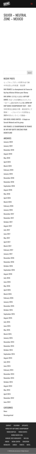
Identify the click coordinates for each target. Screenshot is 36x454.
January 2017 (8, 254)
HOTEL (28, 445)
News (5, 411)
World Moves (23, 432)
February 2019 (8, 170)
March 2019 (8, 166)
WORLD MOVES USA (17, 435)
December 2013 (9, 374)
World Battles (11, 432)
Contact (8, 425)
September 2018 (9, 186)
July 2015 (7, 322)
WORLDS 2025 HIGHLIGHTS (13, 438)
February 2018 (8, 206)
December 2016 (9, 258)
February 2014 (8, 370)
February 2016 (8, 298)
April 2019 (7, 162)
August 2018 (8, 190)
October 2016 (8, 266)
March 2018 (8, 202)
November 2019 (9, 150)
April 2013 (7, 394)
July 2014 (7, 362)
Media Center (16, 441)
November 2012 (9, 398)
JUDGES (15, 445)
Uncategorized (8, 415)
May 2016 (7, 286)
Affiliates (25, 425)
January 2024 (8, 142)
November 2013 (9, 378)
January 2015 (8, 338)
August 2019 (8, 154)
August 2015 (8, 318)
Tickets (21, 445)
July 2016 (7, 278)
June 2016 (7, 282)
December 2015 (9, 306)
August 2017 (8, 226)
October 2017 (8, 222)
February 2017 (8, 250)
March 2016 (8, 294)
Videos (7, 441)
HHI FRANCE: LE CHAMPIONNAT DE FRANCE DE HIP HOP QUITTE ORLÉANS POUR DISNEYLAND (18, 129)
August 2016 (8, 274)
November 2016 (9, 262)
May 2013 (7, 390)
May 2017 (7, 238)
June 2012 (7, 402)
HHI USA (26, 438)
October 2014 (8, 350)
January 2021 (8, 146)
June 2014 (7, 366)
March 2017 (7, 246)
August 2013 (8, 386)
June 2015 (7, 326)
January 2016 (8, 302)
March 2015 (8, 334)
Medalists (7, 445)
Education (26, 441)
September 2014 (9, 354)
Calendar (16, 425)
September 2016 (9, 270)
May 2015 (7, 330)
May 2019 (7, 158)
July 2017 (7, 230)
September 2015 (9, 314)
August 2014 (8, 358)
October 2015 (8, 310)
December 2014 (9, 342)
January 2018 (8, 210)
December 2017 (9, 214)
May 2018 (7, 194)
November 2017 (9, 218)
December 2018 (9, 178)
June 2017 (7, 234)
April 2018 (7, 198)
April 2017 (7, 242)
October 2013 (8, 382)
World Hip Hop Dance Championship (16, 428)
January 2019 (8, 174)
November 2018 (9, 182)
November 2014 (9, 346)
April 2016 (7, 290)
